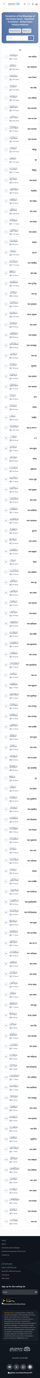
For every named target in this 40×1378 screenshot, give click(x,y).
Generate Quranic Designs (11, 1247)
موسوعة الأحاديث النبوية (9, 1267)
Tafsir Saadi (5, 1278)
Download (14, 30)
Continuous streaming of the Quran (14, 1251)
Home (4, 1240)
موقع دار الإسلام (7, 1263)
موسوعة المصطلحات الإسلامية (11, 1271)
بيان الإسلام (5, 1274)
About (4, 1244)
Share (25, 30)
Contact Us (5, 1255)
